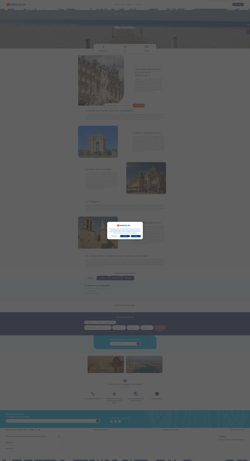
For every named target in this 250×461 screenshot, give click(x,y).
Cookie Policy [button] (135, 231)
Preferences (114, 236)
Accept (136, 236)
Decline (125, 236)
